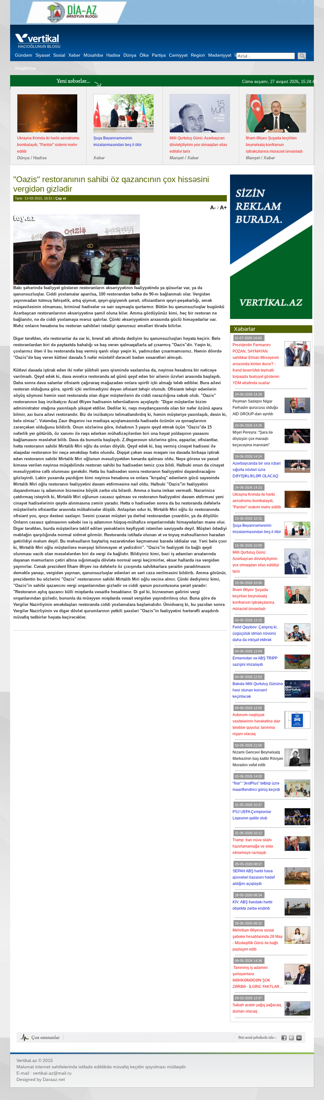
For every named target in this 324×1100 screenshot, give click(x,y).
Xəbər (74, 55)
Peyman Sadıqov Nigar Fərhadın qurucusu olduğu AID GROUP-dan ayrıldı (255, 407)
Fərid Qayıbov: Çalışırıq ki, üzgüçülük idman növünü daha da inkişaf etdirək (255, 633)
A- (213, 208)
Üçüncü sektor (274, 55)
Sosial (59, 55)
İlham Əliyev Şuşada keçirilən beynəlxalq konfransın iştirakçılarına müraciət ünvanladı (274, 145)
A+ (223, 208)
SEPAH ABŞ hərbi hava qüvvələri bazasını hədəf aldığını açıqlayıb (254, 877)
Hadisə (113, 55)
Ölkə (144, 55)
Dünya (129, 55)
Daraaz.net (54, 1079)
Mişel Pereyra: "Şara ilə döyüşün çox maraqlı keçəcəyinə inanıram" (253, 438)
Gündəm (23, 55)
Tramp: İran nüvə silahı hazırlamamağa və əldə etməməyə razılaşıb (253, 846)
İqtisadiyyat (245, 55)
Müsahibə (93, 55)
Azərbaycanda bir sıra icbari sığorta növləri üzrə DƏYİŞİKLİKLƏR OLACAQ (257, 469)
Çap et (60, 198)
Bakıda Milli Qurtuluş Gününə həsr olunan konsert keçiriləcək (258, 690)
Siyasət (42, 55)
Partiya (159, 55)
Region (198, 55)
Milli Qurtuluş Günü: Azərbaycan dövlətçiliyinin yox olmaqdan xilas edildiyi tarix (198, 145)
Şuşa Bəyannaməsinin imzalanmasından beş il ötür (117, 141)
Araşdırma (25, 68)
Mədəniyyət (219, 55)
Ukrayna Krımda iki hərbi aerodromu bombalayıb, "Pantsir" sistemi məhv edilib (48, 145)
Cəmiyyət (178, 55)
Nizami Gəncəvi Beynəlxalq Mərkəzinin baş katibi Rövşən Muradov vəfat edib (258, 758)
